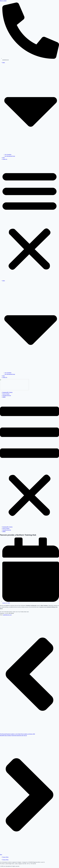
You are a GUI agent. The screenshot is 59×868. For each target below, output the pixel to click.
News (3, 157)
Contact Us (4, 159)
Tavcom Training (5, 393)
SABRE (4, 397)
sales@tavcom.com (7, 614)
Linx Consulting (8, 154)
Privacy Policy (5, 857)
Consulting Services (6, 395)
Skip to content (3, 0)
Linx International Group (10, 156)
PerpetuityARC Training (7, 392)
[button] (29, 220)
